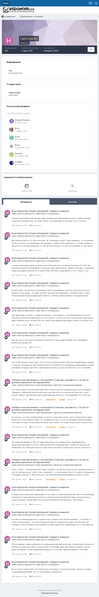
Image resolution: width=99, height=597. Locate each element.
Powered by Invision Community (49, 590)
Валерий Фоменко (22, 120)
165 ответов (36, 399)
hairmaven (29, 214)
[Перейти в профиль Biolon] (11, 129)
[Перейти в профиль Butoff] (11, 146)
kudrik (17, 137)
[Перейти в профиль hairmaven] (7, 213)
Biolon (17, 128)
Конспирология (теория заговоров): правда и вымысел (40, 211)
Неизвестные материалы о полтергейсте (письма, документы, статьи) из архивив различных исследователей (50, 381)
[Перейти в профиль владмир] (11, 163)
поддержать (10, 16)
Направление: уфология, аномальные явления (61, 385)
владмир (18, 162)
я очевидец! (38, 16)
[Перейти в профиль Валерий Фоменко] (11, 121)
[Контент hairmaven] (91, 49)
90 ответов (36, 225)
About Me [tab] (73, 202)
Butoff (17, 145)
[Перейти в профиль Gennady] (11, 154)
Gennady (18, 153)
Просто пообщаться (50, 214)
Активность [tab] (26, 202)
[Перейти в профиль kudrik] (11, 138)
